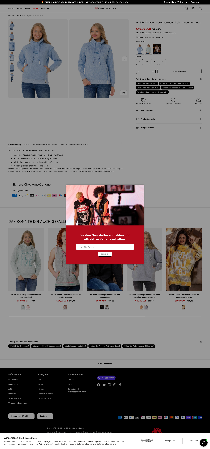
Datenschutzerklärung (106, 444)
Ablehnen (194, 441)
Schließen (105, 254)
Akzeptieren (170, 441)
